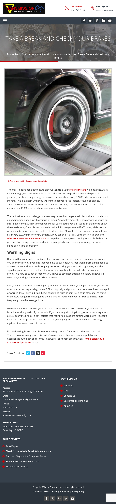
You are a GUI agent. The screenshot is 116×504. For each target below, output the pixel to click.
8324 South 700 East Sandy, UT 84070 (23, 391)
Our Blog (68, 385)
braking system (77, 189)
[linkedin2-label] (65, 498)
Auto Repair (12, 446)
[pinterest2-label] (59, 498)
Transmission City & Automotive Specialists (28, 181)
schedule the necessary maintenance (26, 238)
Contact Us (69, 395)
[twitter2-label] (52, 498)
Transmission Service (17, 466)
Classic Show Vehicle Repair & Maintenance (28, 451)
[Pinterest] (43, 353)
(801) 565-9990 (78, 10)
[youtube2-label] (72, 498)
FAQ (66, 390)
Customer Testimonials (76, 400)
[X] (28, 353)
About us (68, 405)
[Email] (38, 353)
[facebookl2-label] (46, 498)
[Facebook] (33, 353)
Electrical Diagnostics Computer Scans (26, 456)
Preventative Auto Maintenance (22, 461)
